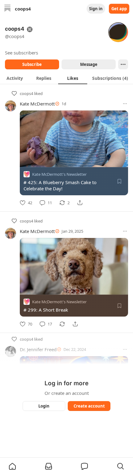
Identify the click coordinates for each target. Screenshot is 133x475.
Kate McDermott (37, 104)
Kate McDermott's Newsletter (59, 174)
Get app (119, 8)
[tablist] (66, 78)
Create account (89, 406)
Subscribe (32, 64)
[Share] (80, 203)
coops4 (26, 93)
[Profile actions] (123, 64)
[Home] (7, 8)
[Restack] (62, 324)
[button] (12, 466)
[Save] (119, 181)
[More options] (125, 104)
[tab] (14, 78)
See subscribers (21, 53)
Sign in (96, 8)
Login (43, 406)
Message (88, 64)
